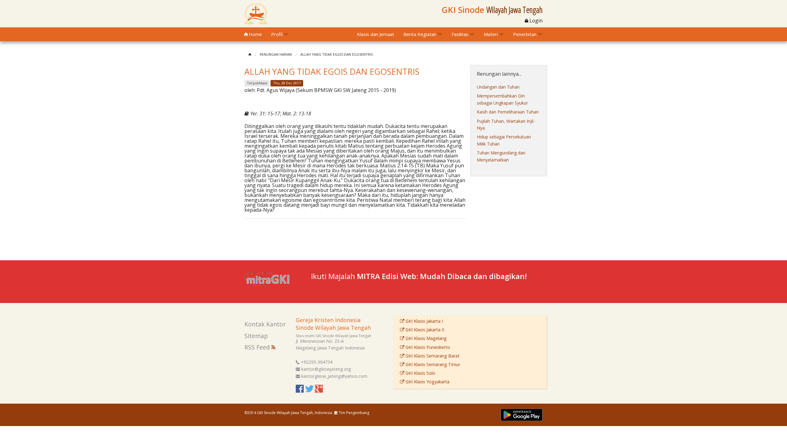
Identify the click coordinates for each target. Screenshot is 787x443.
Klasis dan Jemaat (375, 34)
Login (535, 20)
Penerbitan (524, 34)
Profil (277, 34)
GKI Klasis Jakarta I (423, 321)
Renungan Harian (276, 54)
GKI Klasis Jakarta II (424, 330)
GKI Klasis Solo (419, 373)
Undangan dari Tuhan (498, 87)
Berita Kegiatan (419, 34)
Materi (491, 34)
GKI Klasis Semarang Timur (432, 364)
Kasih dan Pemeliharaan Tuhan (508, 112)
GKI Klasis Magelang (425, 338)
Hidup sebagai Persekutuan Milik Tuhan (504, 140)
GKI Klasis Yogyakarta (426, 382)
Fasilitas (460, 34)
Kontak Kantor (265, 324)
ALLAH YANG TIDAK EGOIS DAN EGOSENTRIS (336, 54)
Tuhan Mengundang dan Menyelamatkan (501, 156)
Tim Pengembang (353, 412)
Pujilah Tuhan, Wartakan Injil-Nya (506, 124)
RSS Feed (257, 347)
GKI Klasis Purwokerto (427, 347)
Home (254, 34)
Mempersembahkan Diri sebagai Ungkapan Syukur (502, 99)
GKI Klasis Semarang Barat (432, 356)
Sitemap (256, 336)
